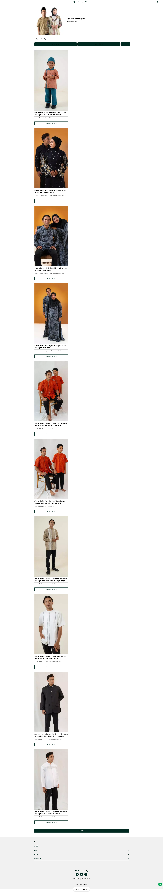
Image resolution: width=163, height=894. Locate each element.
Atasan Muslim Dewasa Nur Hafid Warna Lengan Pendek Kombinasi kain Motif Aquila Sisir (50, 424)
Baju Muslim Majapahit (72, 21)
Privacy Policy (86, 879)
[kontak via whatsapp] (160, 884)
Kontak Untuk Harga (51, 123)
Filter (85, 889)
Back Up (81, 830)
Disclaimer (76, 879)
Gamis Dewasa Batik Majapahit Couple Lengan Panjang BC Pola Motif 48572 (50, 191)
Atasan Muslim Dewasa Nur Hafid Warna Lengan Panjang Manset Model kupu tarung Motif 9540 (50, 580)
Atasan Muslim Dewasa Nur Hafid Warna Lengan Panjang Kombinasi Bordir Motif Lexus (50, 813)
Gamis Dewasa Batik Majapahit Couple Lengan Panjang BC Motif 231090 (50, 347)
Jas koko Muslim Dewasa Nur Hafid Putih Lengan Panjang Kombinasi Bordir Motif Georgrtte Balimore (51, 735)
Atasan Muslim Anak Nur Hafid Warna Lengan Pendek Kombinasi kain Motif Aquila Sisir (49, 502)
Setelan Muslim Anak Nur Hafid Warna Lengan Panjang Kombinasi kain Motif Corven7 (50, 114)
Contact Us (37, 858)
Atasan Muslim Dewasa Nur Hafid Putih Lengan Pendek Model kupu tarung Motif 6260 (50, 657)
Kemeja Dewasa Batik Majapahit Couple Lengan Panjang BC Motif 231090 (50, 269)
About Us (37, 854)
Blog (35, 850)
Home (36, 842)
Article (36, 846)
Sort (77, 889)
